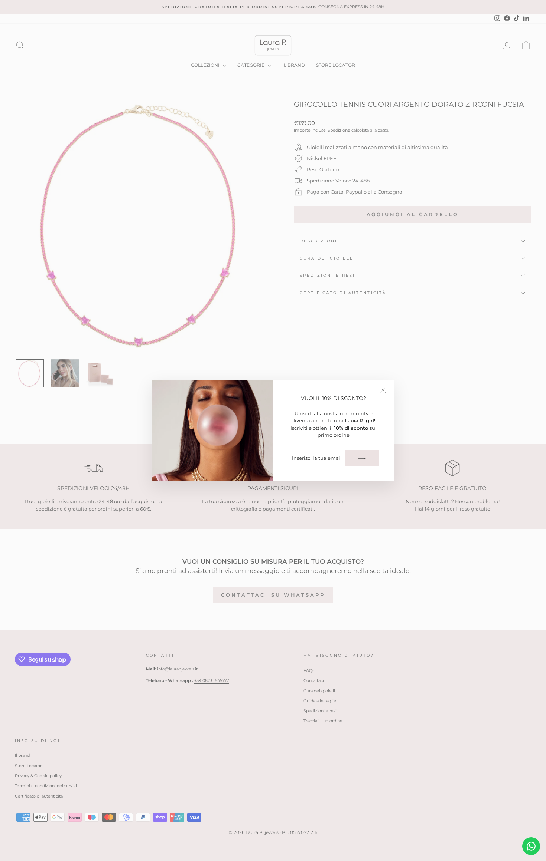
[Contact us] (531, 846)
